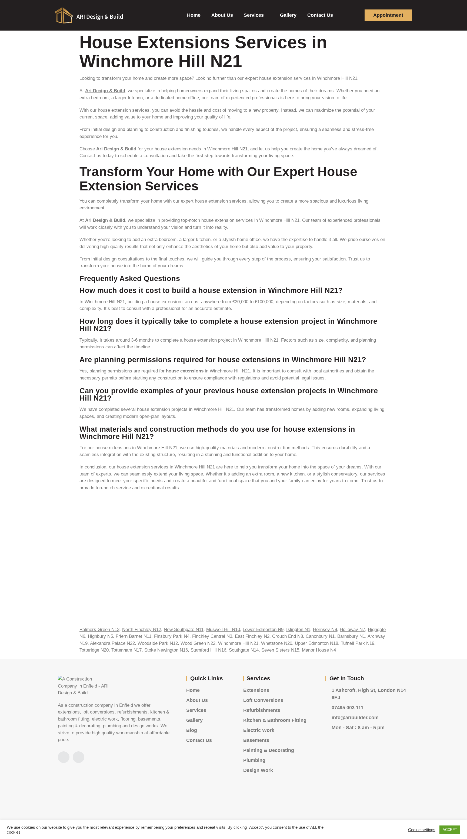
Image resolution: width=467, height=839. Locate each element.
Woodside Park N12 (158, 643)
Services (254, 15)
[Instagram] (63, 757)
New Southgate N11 (184, 629)
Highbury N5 (100, 636)
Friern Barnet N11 (133, 636)
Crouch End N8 (287, 636)
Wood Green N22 (198, 643)
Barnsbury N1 (351, 636)
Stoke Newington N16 (166, 650)
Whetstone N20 (276, 643)
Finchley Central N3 (212, 636)
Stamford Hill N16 (208, 650)
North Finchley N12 (141, 629)
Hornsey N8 (325, 629)
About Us (222, 15)
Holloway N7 (352, 629)
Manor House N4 (319, 650)
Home (194, 15)
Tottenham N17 (126, 650)
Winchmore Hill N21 (238, 643)
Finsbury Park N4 (171, 636)
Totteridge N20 (94, 650)
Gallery (288, 15)
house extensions (185, 371)
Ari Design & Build (105, 90)
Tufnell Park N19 (357, 643)
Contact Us (320, 15)
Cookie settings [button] (421, 830)
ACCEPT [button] (450, 830)
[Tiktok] (78, 757)
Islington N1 (298, 629)
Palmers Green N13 (99, 629)
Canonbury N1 (320, 636)
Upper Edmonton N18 (316, 643)
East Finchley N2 (252, 636)
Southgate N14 (244, 650)
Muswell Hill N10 (223, 629)
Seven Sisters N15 (280, 650)
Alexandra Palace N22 (112, 643)
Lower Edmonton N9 (263, 629)
